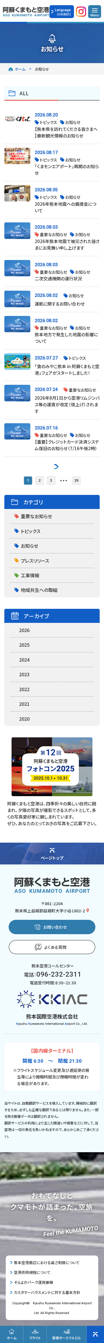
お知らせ (29, 545)
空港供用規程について (32, 1272)
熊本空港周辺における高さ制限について (47, 1262)
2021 (24, 703)
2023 (24, 674)
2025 (24, 644)
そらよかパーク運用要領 (33, 1282)
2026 (24, 630)
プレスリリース (35, 560)
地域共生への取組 (39, 589)
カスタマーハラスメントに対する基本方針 (47, 1292)
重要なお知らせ (36, 516)
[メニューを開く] (94, 11)
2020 (24, 718)
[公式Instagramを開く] (81, 13)
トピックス (30, 531)
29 (76, 480)
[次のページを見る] (56, 465)
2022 (24, 689)
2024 (24, 659)
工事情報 (30, 575)
